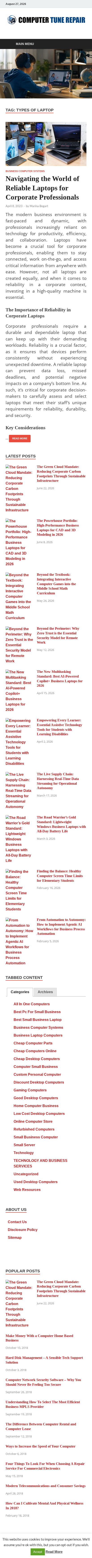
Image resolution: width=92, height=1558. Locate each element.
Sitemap (15, 1237)
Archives (45, 992)
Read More (18, 437)
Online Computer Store (33, 1121)
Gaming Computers (30, 1090)
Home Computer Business (36, 1106)
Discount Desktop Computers (39, 1082)
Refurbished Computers (34, 1129)
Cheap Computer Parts (33, 1043)
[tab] (20, 992)
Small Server (24, 1145)
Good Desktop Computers (36, 1098)
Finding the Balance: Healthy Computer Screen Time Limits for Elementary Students (60, 875)
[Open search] (80, 44)
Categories (20, 992)
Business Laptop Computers (38, 1035)
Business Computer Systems (25, 171)
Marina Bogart (39, 206)
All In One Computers (32, 1004)
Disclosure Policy (23, 1230)
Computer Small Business (36, 1067)
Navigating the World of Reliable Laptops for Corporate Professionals (42, 187)
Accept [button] (37, 1552)
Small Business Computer (36, 1137)
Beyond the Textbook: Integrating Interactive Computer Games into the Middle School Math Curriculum (56, 584)
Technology (24, 1153)
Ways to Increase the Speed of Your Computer (40, 1446)
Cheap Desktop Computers (37, 1059)
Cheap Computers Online (35, 1051)
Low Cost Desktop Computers (39, 1114)
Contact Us (17, 1222)
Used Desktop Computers (36, 1182)
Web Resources (27, 1190)
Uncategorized (26, 1174)
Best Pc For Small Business (37, 1012)
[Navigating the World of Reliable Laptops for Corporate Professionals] (46, 144)
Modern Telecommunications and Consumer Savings (46, 1486)
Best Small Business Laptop (38, 1020)
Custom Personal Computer (37, 1074)
